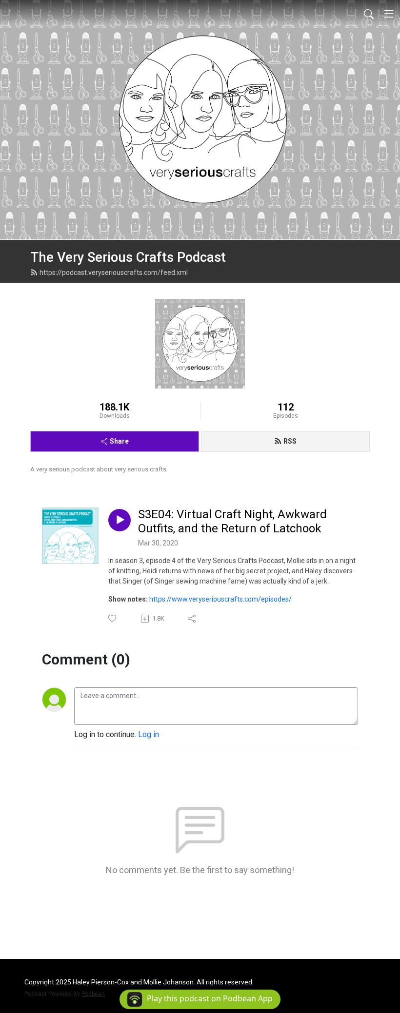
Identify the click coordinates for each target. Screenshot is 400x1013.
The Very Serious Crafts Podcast (128, 257)
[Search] (369, 13)
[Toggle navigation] (389, 13)
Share (119, 441)
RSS (290, 441)
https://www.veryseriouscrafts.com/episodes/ (220, 599)
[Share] (192, 618)
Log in (148, 734)
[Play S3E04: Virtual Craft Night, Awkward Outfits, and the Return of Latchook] (119, 520)
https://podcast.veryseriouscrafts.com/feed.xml (114, 272)
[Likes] (113, 618)
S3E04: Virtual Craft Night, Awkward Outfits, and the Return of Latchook (232, 521)
